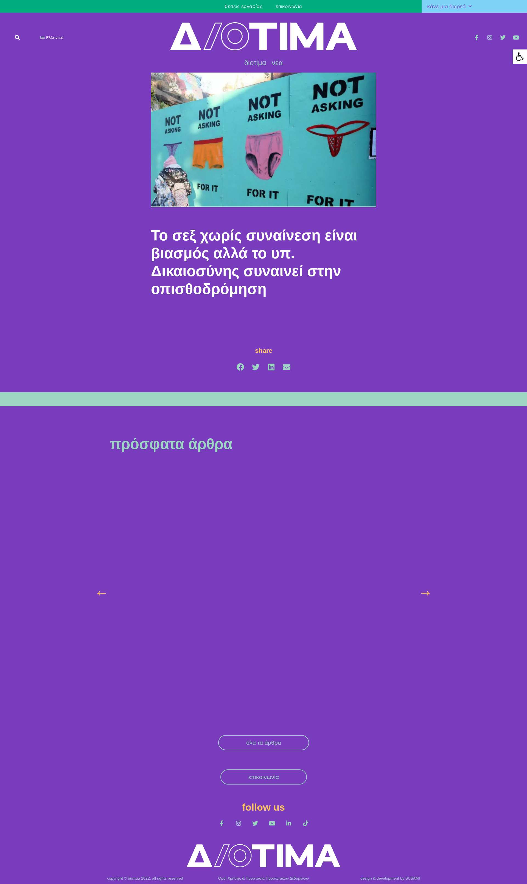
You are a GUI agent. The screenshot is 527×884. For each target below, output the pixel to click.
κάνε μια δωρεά (446, 6)
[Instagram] (489, 37)
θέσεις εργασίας (129, 6)
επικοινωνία (175, 6)
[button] (17, 37)
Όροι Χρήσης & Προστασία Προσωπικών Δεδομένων (263, 771)
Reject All (469, 873)
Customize (434, 873)
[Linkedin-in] (288, 717)
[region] (263, 868)
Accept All (503, 873)
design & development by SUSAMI (390, 771)
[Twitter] (502, 37)
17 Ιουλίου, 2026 (229, 554)
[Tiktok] (305, 717)
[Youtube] (516, 37)
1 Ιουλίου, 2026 (333, 544)
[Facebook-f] (476, 37)
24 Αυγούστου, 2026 (127, 554)
